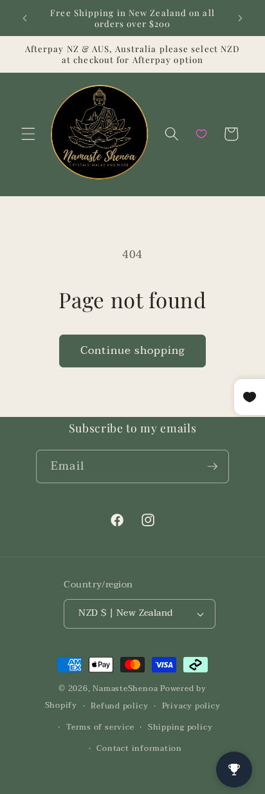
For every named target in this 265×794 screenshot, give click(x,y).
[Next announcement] (240, 18)
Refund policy (119, 705)
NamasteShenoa (125, 688)
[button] (28, 133)
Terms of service (100, 727)
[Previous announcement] (25, 18)
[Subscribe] (212, 466)
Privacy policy (191, 705)
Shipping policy (180, 727)
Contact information (139, 748)
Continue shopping (132, 351)
